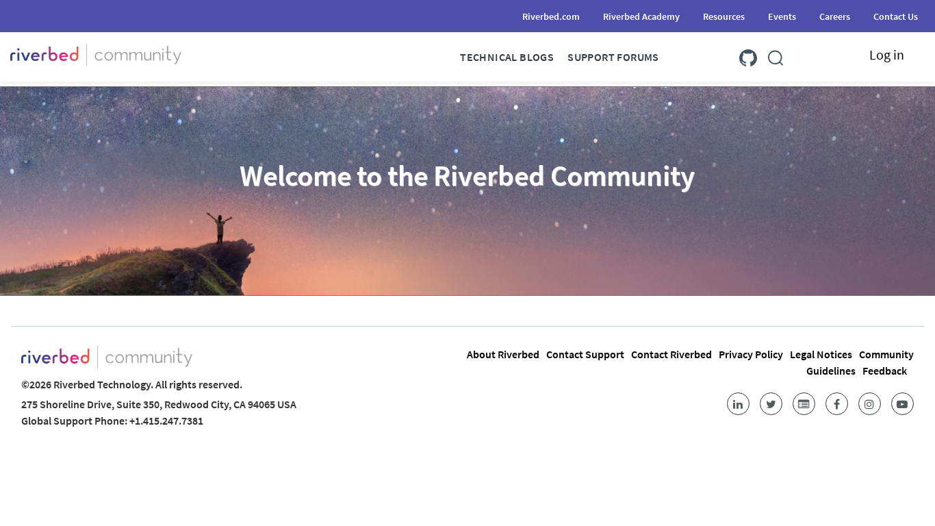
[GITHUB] (748, 55)
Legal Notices (821, 354)
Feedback (884, 370)
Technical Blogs (507, 57)
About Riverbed (503, 354)
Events (782, 16)
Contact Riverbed (671, 354)
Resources (724, 16)
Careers (834, 16)
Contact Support (585, 354)
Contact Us (895, 16)
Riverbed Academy (641, 16)
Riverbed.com (551, 16)
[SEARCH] (775, 55)
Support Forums (613, 57)
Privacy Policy (751, 354)
